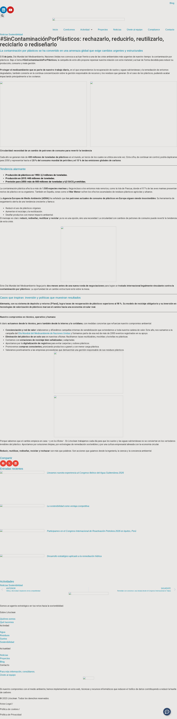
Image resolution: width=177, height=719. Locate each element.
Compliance (154, 29)
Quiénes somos (7, 619)
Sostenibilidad (7, 642)
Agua (2, 632)
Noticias (117, 29)
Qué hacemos (7, 622)
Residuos (4, 635)
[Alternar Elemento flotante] (167, 712)
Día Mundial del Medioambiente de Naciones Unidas (44, 333)
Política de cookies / (10, 709)
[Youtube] (10, 9)
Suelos (3, 639)
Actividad (84, 29)
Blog (172, 3)
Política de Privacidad (10, 714)
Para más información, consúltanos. (17, 671)
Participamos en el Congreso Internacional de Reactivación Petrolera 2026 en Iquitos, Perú (91, 531)
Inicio (55, 29)
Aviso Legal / (6, 704)
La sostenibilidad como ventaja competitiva (68, 506)
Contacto (169, 29)
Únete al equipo (134, 29)
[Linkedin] (3, 9)
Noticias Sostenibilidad (11, 34)
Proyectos (103, 29)
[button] (2, 15)
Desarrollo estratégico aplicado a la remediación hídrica (74, 556)
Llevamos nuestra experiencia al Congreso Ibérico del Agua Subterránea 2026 (85, 473)
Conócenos (69, 29)
